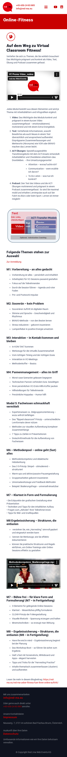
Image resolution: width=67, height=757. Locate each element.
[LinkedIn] (62, 7)
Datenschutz (11, 733)
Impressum (10, 717)
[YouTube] (55, 7)
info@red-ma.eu (13, 697)
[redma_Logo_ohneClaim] (7, 7)
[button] (46, 7)
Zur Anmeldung (14, 262)
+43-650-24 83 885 (12, 706)
